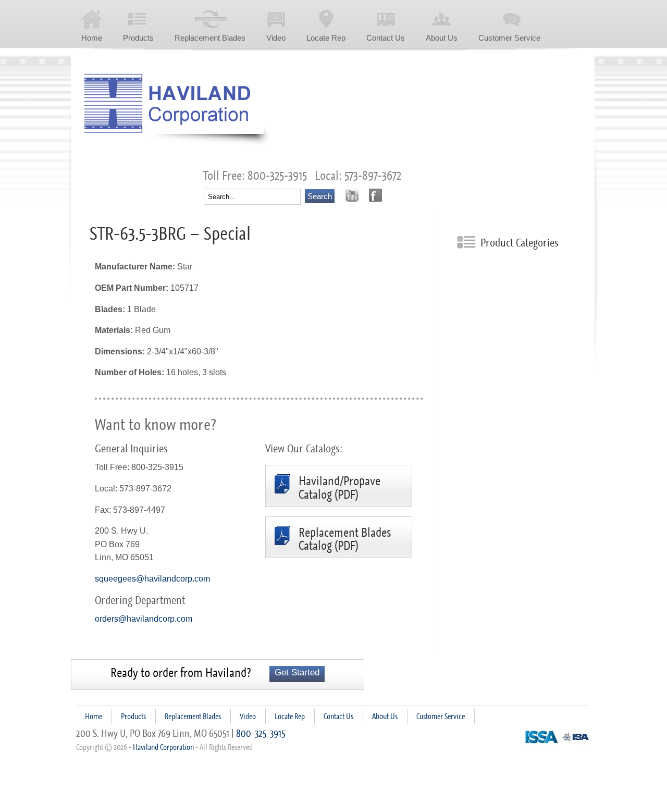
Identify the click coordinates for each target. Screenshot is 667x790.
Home (91, 37)
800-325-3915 (260, 733)
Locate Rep (325, 37)
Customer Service (509, 37)
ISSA (541, 737)
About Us (442, 37)
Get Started (297, 672)
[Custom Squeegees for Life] (177, 108)
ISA (575, 737)
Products (138, 37)
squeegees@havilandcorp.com (152, 578)
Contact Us (385, 37)
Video (276, 37)
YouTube (352, 195)
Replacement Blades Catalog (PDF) (345, 539)
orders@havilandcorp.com (143, 618)
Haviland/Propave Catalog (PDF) (339, 488)
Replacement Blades (210, 37)
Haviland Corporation (163, 747)
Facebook (375, 195)
